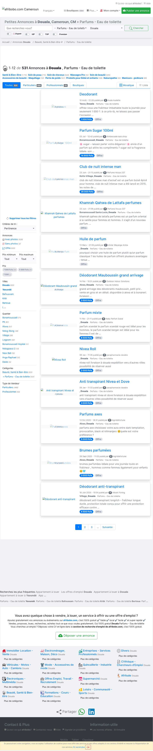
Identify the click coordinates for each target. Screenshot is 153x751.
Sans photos (12, 243)
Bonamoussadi (11, 317)
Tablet (75, 739)
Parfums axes (91, 414)
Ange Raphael (11, 357)
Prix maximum (26, 254)
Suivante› (108, 527)
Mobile (64, 739)
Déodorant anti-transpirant (102, 486)
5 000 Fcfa (25, 270)
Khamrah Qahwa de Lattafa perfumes (110, 203)
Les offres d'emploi (76, 591)
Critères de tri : (9, 224)
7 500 (7, 274)
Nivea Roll (88, 349)
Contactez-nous (43, 729)
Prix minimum (9, 254)
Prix (4, 266)
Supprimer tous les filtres (22, 218)
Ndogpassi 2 (10, 348)
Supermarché (94, 678)
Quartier (6, 313)
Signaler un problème (75, 729)
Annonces (7, 235)
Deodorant (88, 94)
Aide (148, 3)
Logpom (8, 339)
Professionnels (57, 85)
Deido (6, 362)
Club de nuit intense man (100, 167)
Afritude (129, 675)
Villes (5, 281)
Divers (128, 650)
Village (7, 335)
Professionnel (11, 391)
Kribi (4, 298)
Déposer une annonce (79, 635)
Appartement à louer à (111, 591)
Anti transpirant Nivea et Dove (105, 381)
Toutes (11, 85)
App (41, 595)
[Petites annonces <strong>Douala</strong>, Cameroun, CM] (21, 10)
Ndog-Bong (10, 331)
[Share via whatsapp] (82, 711)
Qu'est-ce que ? (129, 3)
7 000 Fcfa (10, 270)
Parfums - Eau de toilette (17, 601)
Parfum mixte (91, 313)
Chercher (137, 28)
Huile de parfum (93, 239)
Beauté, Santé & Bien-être (17, 372)
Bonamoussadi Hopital (15, 344)
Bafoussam (8, 294)
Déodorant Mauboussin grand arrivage (111, 275)
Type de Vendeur (10, 383)
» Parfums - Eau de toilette (18, 376)
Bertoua (6, 303)
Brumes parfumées (95, 450)
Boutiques (75, 10)
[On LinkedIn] (91, 711)
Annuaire (120, 729)
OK (88, 747)
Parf (144, 601)
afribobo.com (70, 620)
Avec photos (13, 239)
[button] (110, 10)
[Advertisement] (76, 55)
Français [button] (48, 10)
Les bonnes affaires (102, 729)
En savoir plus (79, 747)
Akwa (7, 326)
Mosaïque (128, 85)
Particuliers (32, 85)
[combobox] (71, 28)
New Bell (8, 353)
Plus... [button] (92, 10)
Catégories (7, 368)
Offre (10, 248)
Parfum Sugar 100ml (96, 130)
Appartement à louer (47, 591)
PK (5, 322)
